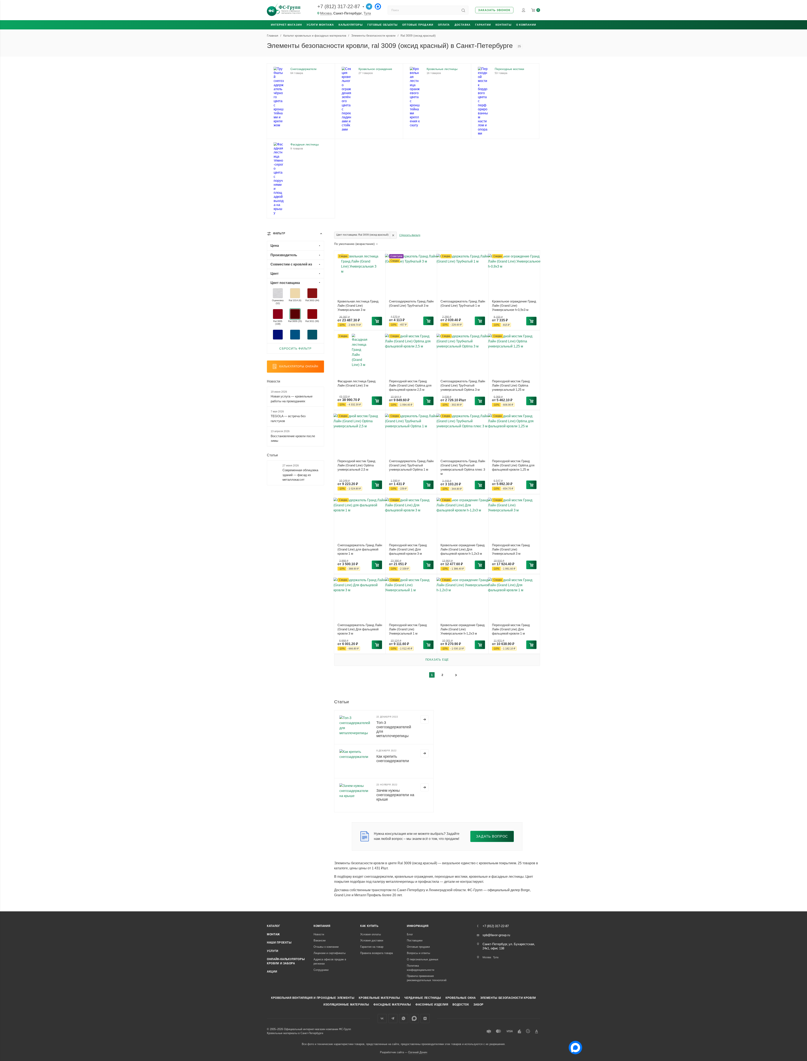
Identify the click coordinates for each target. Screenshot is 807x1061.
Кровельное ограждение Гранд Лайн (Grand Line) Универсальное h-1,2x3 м (462, 629)
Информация (418, 926)
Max (414, 1018)
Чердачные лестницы (422, 997)
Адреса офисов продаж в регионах (330, 961)
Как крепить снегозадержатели (392, 758)
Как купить (369, 926)
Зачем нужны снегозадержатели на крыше (395, 794)
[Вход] (523, 10)
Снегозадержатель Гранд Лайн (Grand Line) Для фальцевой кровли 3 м (360, 629)
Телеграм (392, 1018)
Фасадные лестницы (304, 144)
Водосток (460, 1004)
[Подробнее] (425, 719)
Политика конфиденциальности (420, 967)
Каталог (273, 926)
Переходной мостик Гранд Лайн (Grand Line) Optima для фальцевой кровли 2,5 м (410, 385)
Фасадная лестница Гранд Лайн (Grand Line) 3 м (357, 383)
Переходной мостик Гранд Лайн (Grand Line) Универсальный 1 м (408, 629)
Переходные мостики (509, 69)
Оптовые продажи (417, 24)
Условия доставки (371, 940)
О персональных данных (422, 959)
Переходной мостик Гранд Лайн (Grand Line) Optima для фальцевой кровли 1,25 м (513, 465)
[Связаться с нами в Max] (574, 1046)
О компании (526, 24)
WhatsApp (403, 1018)
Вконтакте (382, 1018)
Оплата (444, 24)
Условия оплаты (370, 934)
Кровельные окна (461, 997)
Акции (272, 971)
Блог (410, 934)
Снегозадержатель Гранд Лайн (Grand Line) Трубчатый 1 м (462, 303)
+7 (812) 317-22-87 (338, 6)
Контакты (504, 24)
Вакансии (320, 940)
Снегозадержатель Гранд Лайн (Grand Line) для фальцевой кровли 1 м (360, 549)
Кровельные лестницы (442, 69)
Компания (322, 926)
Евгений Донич (417, 1052)
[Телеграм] (369, 6)
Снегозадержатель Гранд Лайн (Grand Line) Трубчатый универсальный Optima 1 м (411, 465)
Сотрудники (321, 969)
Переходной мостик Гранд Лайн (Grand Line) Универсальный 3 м (511, 549)
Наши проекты (279, 942)
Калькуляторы (351, 24)
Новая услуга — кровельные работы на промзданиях (292, 399)
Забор (478, 1004)
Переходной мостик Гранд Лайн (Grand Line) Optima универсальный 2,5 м (356, 465)
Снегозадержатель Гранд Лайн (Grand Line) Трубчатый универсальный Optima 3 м (462, 385)
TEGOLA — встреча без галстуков (288, 418)
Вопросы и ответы (418, 953)
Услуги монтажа (320, 24)
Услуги (272, 951)
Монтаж (273, 934)
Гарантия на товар (371, 946)
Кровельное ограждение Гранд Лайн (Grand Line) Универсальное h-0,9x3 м (514, 305)
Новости (273, 381)
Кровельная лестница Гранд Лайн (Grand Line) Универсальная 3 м (358, 305)
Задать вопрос (492, 836)
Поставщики (414, 940)
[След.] (456, 675)
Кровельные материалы (379, 997)
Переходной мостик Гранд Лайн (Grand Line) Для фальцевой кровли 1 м (511, 629)
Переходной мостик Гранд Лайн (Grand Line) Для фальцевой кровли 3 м (408, 549)
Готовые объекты (382, 24)
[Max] (378, 6)
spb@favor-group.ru (496, 935)
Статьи (272, 455)
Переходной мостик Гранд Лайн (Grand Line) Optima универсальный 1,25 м (511, 385)
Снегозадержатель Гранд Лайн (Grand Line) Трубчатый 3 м (411, 303)
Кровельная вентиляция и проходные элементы (312, 997)
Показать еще (437, 659)
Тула (367, 13)
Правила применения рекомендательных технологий (426, 978)
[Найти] (463, 10)
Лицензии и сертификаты (329, 953)
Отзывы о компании (326, 946)
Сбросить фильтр (409, 235)
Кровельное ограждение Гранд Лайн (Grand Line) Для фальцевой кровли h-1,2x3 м (462, 549)
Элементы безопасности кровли (508, 997)
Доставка (463, 24)
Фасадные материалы (392, 1004)
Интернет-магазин (286, 24)
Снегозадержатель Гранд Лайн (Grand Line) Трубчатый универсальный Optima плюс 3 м (462, 467)
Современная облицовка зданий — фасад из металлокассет (300, 474)
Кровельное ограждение (375, 69)
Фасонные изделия (431, 1004)
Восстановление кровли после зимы (293, 438)
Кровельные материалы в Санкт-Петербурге (295, 1033)
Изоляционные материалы (346, 1004)
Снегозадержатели (303, 69)
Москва (326, 13)
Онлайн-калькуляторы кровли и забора (286, 961)
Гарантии (483, 24)
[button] (494, 10)
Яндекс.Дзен (425, 1018)
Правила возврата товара (376, 953)
